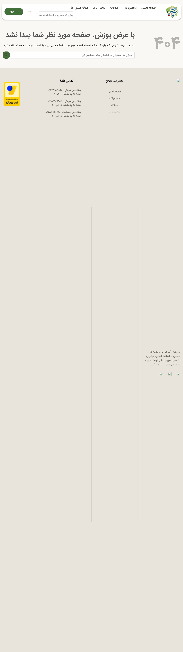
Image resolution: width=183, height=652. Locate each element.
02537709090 (55, 90)
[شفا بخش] (172, 12)
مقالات (114, 8)
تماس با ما (99, 8)
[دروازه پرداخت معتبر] (11, 94)
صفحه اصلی (148, 8)
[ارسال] (39, 15)
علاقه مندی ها (79, 8)
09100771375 (55, 101)
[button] (29, 11)
